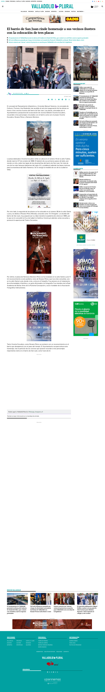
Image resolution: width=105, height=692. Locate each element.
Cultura (18, 642)
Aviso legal (72, 642)
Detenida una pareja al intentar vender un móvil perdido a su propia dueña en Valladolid (88, 107)
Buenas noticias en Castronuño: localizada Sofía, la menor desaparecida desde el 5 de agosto (88, 182)
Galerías (28, 645)
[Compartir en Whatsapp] (69, 99)
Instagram (38, 412)
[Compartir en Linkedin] (66, 99)
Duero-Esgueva (42, 647)
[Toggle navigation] (2, 6)
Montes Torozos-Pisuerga (45, 645)
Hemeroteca (39, 651)
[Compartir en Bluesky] (59, 99)
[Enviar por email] (48, 99)
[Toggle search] (102, 6)
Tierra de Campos (43, 642)
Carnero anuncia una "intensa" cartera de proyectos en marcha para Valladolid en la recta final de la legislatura (40, 42)
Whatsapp (31, 412)
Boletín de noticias (49, 651)
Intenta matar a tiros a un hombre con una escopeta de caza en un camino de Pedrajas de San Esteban (88, 205)
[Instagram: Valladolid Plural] (28, 93)
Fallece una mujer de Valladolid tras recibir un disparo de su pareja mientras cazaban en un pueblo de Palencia (88, 90)
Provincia (13, 1)
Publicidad (59, 651)
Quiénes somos (73, 640)
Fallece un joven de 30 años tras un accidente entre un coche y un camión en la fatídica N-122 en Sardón (87, 189)
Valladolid (10, 640)
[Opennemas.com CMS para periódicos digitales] (52, 681)
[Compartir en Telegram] (62, 99)
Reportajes (19, 645)
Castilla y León (20, 1)
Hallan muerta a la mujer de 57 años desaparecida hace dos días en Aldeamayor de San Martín (88, 174)
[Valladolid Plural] (52, 6)
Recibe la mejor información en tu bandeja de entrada (23, 416)
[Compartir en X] (55, 99)
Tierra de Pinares (43, 640)
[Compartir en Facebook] (52, 99)
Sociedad (39, 1)
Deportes (33, 1)
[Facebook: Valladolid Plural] (26, 93)
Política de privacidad (75, 645)
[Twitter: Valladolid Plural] (25, 93)
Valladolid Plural (18, 93)
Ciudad (7, 1)
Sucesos (27, 1)
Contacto (66, 651)
